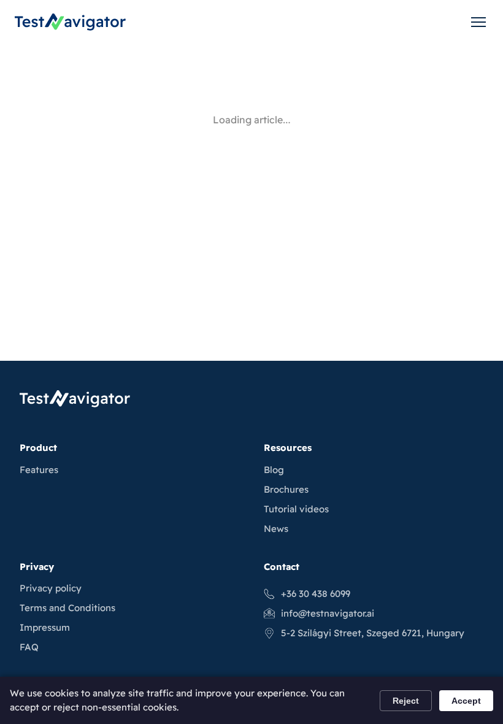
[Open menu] (478, 22)
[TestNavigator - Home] (70, 22)
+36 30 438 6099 (315, 593)
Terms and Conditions (67, 608)
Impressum (45, 627)
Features (39, 470)
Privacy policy (51, 588)
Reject (406, 701)
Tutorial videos (296, 509)
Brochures (286, 489)
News (276, 528)
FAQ (29, 647)
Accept (466, 701)
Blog (274, 470)
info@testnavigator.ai (327, 613)
